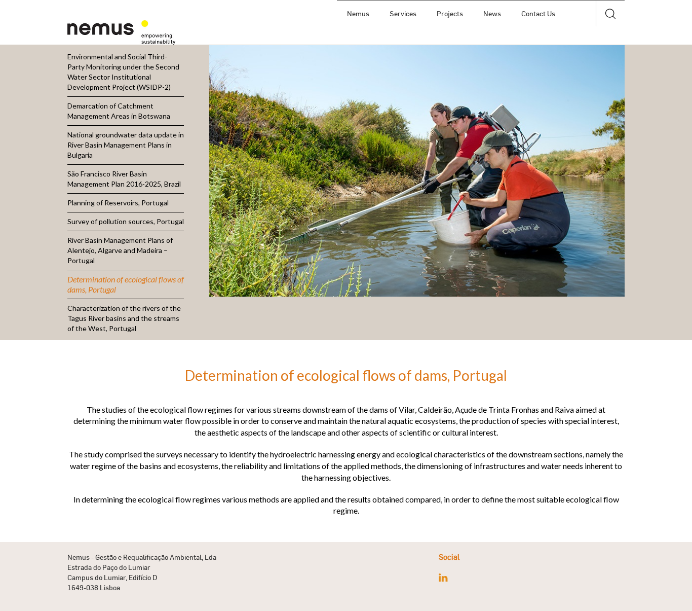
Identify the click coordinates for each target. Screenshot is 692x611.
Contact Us (538, 13)
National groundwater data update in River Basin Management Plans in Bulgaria (125, 144)
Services (403, 13)
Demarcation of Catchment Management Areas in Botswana (118, 110)
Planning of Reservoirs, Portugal (118, 202)
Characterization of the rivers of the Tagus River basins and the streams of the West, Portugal (124, 318)
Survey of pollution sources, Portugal (125, 221)
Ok (610, 40)
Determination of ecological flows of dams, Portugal (125, 284)
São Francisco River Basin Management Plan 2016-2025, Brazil (124, 178)
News (492, 13)
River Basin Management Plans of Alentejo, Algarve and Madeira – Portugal (120, 250)
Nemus (358, 13)
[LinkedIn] (443, 577)
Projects (450, 13)
